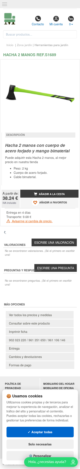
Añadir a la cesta (51, 194)
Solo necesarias (40, 444)
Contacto (38, 24)
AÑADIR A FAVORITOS (53, 202)
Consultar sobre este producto (29, 323)
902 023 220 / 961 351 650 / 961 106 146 (37, 340)
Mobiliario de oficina (58, 388)
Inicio (9, 45)
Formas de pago (20, 365)
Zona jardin (24, 45)
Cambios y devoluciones (25, 357)
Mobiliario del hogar (58, 384)
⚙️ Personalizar (40, 456)
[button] (71, 64)
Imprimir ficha (18, 331)
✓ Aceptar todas (40, 432)
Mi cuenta (56, 24)
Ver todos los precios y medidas (30, 315)
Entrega (14, 348)
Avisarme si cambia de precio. (31, 221)
